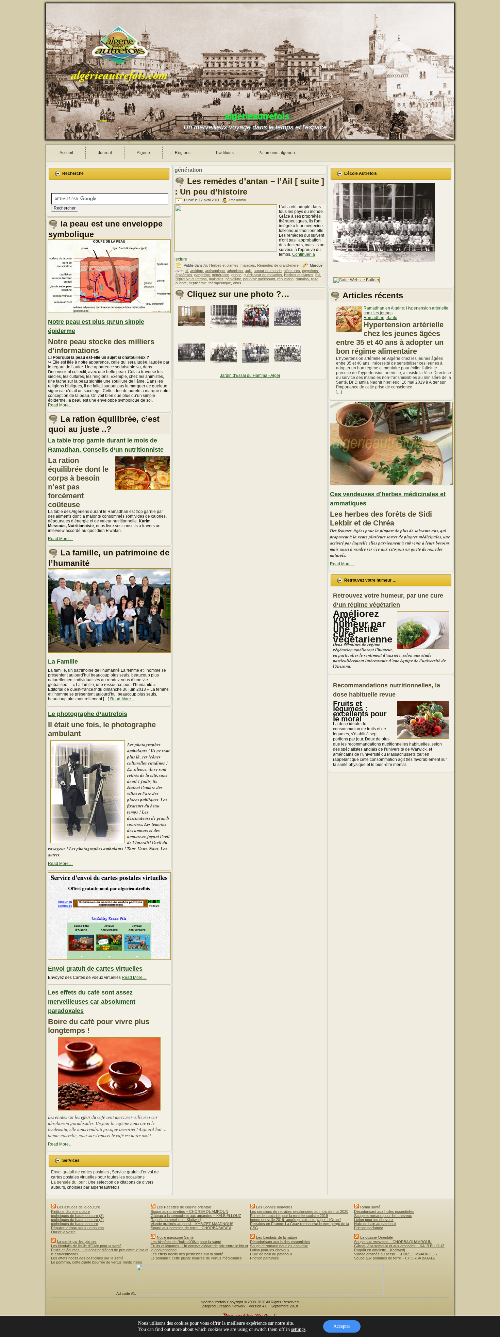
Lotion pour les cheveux (269, 1250)
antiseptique (215, 271)
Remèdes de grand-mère (278, 265)
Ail (205, 265)
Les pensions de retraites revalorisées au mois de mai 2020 (299, 1211)
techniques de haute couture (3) (77, 1216)
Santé (391, 317)
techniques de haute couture (74, 1224)
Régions (182, 152)
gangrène (202, 275)
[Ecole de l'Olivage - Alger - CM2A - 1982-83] (225, 366)
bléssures (292, 271)
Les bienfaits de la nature (276, 1237)
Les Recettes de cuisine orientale (184, 1207)
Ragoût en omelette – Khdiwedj (176, 1220)
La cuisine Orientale (376, 1237)
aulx (248, 271)
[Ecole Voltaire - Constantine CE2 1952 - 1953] (289, 329)
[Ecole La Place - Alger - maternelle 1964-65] (225, 329)
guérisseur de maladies (263, 275)
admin (241, 200)
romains (302, 279)
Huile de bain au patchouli (271, 1254)
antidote (196, 271)
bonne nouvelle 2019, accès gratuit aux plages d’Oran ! (295, 1220)
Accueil (66, 152)
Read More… (60, 405)
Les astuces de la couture (78, 1207)
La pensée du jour (68, 1182)
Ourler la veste (63, 1232)
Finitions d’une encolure (70, 1211)
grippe (236, 275)
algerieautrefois (256, 116)
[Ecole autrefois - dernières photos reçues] (193, 329)
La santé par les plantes (77, 1241)
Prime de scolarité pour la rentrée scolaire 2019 (289, 1216)
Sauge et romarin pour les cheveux (279, 1246)
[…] (339, 392)
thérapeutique (220, 283)
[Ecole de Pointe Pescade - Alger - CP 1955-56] (289, 366)
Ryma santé (370, 1207)
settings (298, 1329)
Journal (105, 152)
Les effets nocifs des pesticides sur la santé (87, 1258)
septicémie (197, 283)
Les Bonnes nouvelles (274, 1207)
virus (237, 283)
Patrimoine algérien (277, 152)
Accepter (341, 1326)
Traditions (224, 152)
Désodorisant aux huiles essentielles (280, 1242)
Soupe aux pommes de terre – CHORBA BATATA (191, 1228)
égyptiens (310, 271)
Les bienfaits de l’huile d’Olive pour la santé (86, 1246)
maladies (247, 265)
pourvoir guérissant (259, 279)
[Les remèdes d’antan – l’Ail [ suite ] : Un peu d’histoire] (226, 250)
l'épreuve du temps (191, 279)
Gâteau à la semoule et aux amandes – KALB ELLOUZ (196, 1216)
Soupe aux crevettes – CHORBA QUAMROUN (189, 1211)
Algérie (143, 152)
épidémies (184, 275)
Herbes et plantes (223, 265)
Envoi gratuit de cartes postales (80, 1172)
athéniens (235, 271)
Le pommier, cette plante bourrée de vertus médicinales (96, 1262)
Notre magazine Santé (175, 1237)
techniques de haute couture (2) (77, 1220)
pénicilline (233, 279)
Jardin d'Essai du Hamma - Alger (250, 375)
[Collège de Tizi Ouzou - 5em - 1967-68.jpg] (257, 329)
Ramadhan (374, 317)
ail (186, 271)
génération (220, 275)
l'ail (317, 275)
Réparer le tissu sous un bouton (77, 1228)
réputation (285, 279)
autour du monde (268, 271)
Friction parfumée (264, 1258)
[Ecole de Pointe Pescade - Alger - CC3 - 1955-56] (257, 366)
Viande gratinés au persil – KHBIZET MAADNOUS (192, 1224)
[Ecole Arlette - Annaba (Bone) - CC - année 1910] (193, 366)
